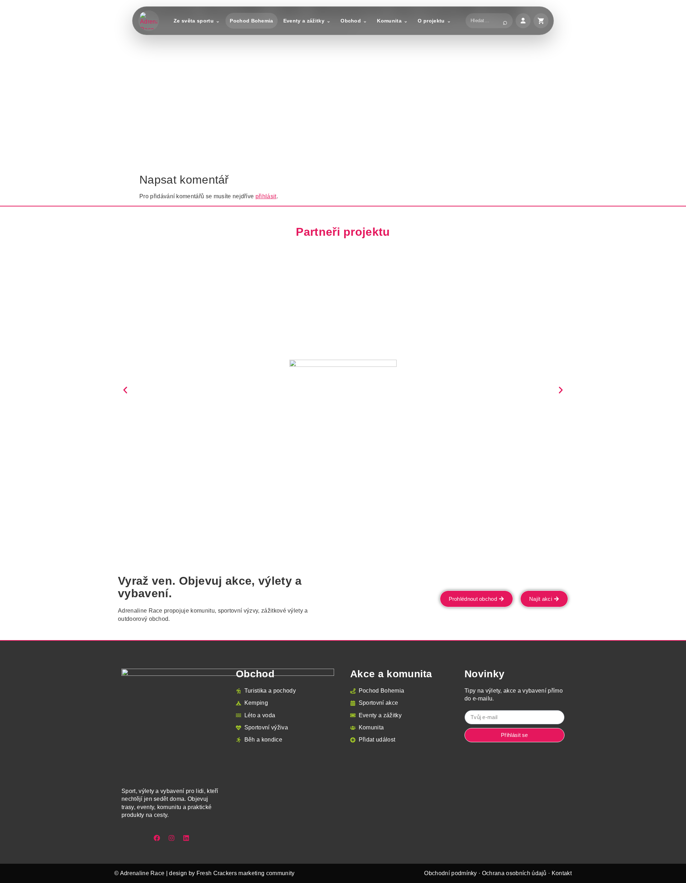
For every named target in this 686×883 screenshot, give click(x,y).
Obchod (350, 21)
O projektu (431, 21)
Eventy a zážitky (303, 21)
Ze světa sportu (194, 21)
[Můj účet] (523, 20)
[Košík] (540, 20)
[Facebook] (156, 838)
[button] (125, 389)
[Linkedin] (186, 838)
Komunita (389, 21)
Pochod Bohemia (251, 21)
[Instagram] (171, 838)
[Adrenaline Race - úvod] (148, 20)
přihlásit (266, 196)
